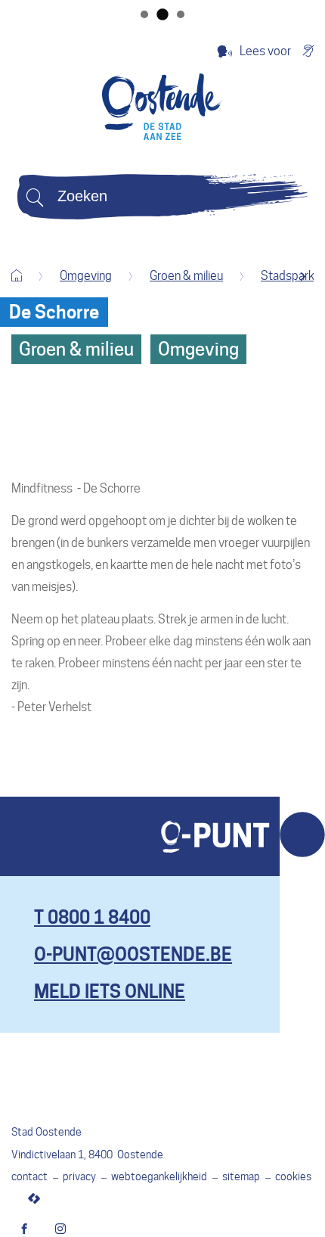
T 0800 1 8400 (92, 917)
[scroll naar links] (302, 276)
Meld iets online (109, 991)
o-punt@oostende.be (133, 954)
